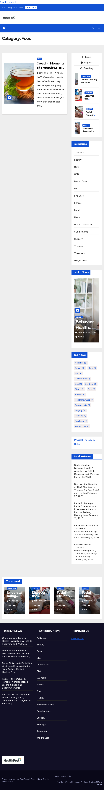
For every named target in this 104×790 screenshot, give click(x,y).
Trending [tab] (88, 68)
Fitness (78, 203)
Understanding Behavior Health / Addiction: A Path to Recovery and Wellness (17, 641)
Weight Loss (80, 260)
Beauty (89, 109)
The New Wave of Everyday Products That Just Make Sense (79, 783)
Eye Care (79, 195)
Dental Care (80, 181)
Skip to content (8, 2)
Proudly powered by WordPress (15, 779)
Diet (76, 188)
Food (40, 59)
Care (76, 167)
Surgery (78, 239)
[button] (93, 28)
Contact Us (77, 638)
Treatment (79, 253)
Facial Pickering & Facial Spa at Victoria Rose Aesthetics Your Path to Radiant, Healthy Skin (85, 509)
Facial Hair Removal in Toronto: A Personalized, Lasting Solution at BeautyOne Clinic (86, 531)
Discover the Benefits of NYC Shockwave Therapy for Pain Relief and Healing (16, 653)
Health (77, 217)
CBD (76, 174)
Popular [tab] (88, 62)
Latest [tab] (87, 57)
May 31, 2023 (46, 73)
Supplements (81, 231)
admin (60, 73)
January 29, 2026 (87, 332)
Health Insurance (83, 224)
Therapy (88, 93)
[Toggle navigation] (99, 28)
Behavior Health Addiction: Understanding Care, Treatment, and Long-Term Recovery (85, 550)
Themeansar (7, 781)
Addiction (86, 76)
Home (56, 776)
